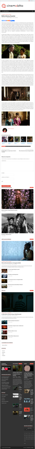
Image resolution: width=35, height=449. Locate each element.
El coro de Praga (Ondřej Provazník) (13, 269)
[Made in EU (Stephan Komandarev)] (4, 320)
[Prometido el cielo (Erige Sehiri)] (4, 274)
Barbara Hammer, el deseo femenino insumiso (9, 210)
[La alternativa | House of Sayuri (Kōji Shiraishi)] (17, 302)
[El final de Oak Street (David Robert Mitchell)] (4, 284)
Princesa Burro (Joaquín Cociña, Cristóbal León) (15, 325)
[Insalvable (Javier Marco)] (16, 411)
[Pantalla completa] (10, 370)
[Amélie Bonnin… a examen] (16, 404)
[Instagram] (32, 1)
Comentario (4, 160)
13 (29, 435)
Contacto (3, 398)
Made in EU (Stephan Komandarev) (13, 320)
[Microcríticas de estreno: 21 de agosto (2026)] (17, 251)
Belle (11, 146)
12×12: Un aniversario (31, 409)
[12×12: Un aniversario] (27, 408)
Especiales (3, 399)
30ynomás (14, 372)
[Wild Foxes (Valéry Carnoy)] (4, 330)
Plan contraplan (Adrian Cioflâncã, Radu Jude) (20, 396)
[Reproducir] (2, 370)
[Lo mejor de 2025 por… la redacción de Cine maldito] (27, 389)
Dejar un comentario (15, 17)
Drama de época (14, 146)
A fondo (17, 372)
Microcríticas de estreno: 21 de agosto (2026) (11, 262)
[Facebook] (30, 1)
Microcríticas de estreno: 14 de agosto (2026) (15, 279)
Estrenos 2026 (4, 345)
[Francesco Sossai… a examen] (17, 365)
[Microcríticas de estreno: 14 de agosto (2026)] (4, 279)
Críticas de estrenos (8, 14)
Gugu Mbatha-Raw (24, 146)
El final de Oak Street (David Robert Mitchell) (15, 284)
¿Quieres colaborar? (5, 394)
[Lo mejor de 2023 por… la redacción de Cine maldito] (27, 415)
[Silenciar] (8, 370)
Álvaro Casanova (9, 17)
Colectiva (28, 372)
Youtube (3, 350)
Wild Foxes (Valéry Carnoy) (12, 330)
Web (2, 181)
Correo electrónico (6, 177)
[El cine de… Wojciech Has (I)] (17, 223)
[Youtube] (29, 1)
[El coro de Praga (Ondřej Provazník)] (4, 269)
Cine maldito (9, 264)
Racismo (29, 146)
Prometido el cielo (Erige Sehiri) (13, 274)
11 (26, 435)
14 (31, 435)
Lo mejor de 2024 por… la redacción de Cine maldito (31, 401)
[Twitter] (31, 1)
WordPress (29, 447)
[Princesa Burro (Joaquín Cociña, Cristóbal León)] (4, 325)
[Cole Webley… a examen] (16, 386)
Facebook (3, 352)
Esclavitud (19, 146)
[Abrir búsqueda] (32, 11)
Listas (31, 372)
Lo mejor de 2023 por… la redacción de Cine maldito (31, 418)
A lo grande (3, 14)
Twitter (3, 353)
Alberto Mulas (9, 315)
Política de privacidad (5, 401)
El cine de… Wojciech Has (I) (6, 234)
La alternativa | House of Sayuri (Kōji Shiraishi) (11, 314)
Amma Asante (8, 146)
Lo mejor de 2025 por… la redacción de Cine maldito (31, 392)
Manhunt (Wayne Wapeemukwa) (13, 335)
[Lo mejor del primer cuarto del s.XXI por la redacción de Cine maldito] (28, 365)
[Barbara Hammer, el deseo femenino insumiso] (17, 198)
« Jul (24, 443)
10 (24, 435)
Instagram (3, 355)
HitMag (32, 447)
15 (32, 435)
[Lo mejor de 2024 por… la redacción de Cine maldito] (27, 398)
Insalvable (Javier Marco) (20, 412)
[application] (6, 369)
